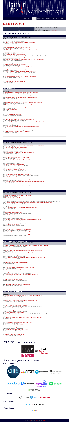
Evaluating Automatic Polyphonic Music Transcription (14, 52)
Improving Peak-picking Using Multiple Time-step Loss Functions (16, 154)
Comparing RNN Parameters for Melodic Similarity (14, 324)
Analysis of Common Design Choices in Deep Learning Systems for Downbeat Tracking (20, 71)
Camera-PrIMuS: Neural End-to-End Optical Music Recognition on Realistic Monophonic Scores (22, 126)
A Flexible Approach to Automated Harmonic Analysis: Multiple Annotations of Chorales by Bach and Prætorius (24, 59)
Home (24, 18)
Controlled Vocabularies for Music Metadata (12, 200)
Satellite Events (40, 18)
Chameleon (37, 420)
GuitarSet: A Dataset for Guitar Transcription (13, 209)
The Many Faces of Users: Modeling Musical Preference (15, 307)
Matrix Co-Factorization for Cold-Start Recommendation (15, 334)
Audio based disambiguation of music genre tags (13, 279)
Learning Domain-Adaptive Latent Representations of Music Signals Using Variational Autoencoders (22, 281)
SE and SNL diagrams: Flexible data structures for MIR (14, 164)
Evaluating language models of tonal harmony (13, 114)
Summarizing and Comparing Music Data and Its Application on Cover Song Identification (20, 314)
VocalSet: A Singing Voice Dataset (11, 214)
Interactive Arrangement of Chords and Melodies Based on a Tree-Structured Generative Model (21, 92)
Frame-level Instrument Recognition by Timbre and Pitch (15, 81)
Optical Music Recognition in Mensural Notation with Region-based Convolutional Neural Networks (22, 124)
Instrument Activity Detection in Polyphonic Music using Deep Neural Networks (19, 255)
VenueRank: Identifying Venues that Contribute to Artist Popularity (16, 305)
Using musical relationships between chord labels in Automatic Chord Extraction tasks (20, 44)
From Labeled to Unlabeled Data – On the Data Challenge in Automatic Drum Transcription (21, 207)
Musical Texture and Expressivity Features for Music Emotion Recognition (19, 179)
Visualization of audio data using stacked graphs (13, 327)
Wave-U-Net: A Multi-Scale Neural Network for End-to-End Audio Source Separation (19, 162)
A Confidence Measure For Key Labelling (12, 40)
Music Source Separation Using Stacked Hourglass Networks (16, 147)
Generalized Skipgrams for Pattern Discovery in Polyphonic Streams (17, 247)
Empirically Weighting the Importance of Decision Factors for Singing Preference (20, 234)
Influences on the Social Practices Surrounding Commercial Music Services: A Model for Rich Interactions (23, 295)
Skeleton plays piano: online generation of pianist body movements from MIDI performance (21, 116)
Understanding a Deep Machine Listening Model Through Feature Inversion (18, 322)
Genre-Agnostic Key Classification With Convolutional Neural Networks (17, 131)
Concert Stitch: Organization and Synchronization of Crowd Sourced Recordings (19, 267)
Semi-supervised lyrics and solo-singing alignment (14, 264)
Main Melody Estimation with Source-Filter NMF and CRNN (15, 64)
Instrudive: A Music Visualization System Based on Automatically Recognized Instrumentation (21, 252)
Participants (48, 18)
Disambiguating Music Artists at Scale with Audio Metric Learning (16, 272)
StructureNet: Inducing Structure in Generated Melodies (14, 312)
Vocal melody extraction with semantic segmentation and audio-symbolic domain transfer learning (23, 231)
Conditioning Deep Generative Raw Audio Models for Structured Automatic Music (19, 104)
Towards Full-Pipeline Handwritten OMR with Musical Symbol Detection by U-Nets (19, 119)
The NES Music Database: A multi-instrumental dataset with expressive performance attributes (22, 217)
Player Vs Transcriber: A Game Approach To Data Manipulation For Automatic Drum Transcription (22, 57)
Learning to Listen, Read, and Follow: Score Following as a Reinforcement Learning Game (21, 331)
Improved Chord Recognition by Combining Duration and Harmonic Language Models (20, 42)
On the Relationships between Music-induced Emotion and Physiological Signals (20, 171)
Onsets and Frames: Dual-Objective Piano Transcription (15, 54)
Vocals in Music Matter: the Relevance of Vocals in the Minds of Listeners (18, 229)
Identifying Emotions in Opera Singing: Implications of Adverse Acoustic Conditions (20, 176)
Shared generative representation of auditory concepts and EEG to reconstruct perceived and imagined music (25, 181)
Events (33, 18)
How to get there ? (54, 30)
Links (62, 18)
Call (53, 18)
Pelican (30, 420)
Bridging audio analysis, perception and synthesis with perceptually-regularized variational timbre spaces (23, 102)
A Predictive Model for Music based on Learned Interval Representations (17, 47)
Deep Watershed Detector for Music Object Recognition (15, 133)
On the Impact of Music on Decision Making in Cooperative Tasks (16, 302)
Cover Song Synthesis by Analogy (11, 109)
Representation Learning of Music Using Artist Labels (14, 310)
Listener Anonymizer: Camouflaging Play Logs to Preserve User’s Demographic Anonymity (21, 300)
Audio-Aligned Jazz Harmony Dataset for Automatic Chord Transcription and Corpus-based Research (23, 219)
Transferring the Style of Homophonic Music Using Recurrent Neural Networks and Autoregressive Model (23, 317)
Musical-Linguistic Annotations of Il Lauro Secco (13, 212)
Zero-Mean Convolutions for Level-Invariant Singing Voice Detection (17, 157)
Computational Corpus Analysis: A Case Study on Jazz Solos (16, 197)
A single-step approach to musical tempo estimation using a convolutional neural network (20, 69)
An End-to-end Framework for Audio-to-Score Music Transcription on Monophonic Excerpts (21, 49)
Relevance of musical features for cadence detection (14, 169)
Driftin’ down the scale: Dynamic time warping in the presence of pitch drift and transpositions (21, 274)
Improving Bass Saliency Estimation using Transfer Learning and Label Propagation (19, 152)
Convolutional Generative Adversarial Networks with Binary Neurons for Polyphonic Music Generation (23, 107)
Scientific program (14, 23)
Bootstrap (44, 420)
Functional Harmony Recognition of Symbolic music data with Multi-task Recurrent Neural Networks (23, 66)
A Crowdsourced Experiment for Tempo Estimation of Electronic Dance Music (18, 195)
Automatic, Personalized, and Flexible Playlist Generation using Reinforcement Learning (20, 99)
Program (29, 18)
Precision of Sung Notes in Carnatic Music (13, 224)
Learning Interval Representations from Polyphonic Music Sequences (17, 284)
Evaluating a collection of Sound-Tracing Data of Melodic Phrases (16, 61)
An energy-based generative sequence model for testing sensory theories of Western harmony (21, 97)
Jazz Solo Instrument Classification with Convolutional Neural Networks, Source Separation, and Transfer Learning (25, 257)
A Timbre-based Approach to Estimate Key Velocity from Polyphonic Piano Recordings (20, 76)
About (57, 18)
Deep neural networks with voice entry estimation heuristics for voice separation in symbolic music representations (25, 145)
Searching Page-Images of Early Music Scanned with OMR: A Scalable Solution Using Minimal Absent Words (24, 121)
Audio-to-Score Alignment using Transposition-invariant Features (16, 262)
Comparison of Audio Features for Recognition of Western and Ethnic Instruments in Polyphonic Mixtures (23, 250)
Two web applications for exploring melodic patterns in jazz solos (16, 329)
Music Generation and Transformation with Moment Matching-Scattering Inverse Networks (21, 159)
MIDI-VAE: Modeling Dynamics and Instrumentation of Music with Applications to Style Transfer (22, 319)
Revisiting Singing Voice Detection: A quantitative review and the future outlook (19, 226)
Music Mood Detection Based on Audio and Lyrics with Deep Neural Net (18, 174)
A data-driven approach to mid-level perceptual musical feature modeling (18, 269)
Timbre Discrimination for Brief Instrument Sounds (14, 78)
